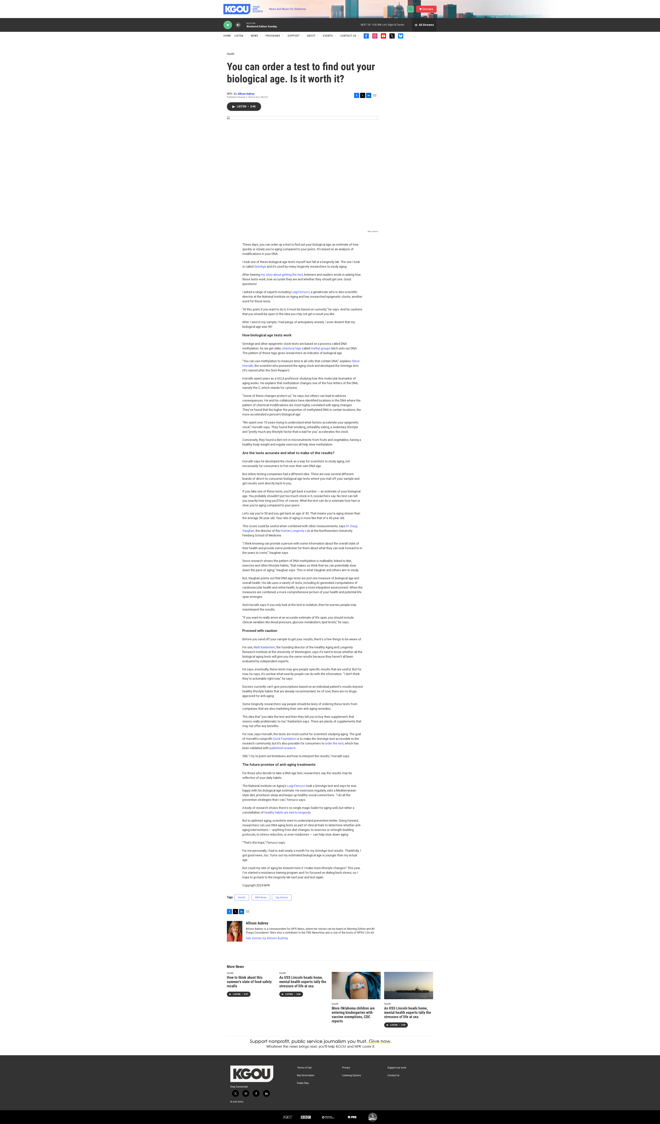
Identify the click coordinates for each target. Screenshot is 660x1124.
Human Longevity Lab (296, 531)
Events (328, 35)
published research (282, 748)
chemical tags (291, 348)
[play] (227, 25)
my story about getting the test (282, 274)
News (254, 35)
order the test (334, 743)
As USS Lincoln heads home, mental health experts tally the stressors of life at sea (302, 981)
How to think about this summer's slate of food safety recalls (249, 981)
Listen (238, 35)
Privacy (346, 1067)
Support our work (397, 1067)
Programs (273, 35)
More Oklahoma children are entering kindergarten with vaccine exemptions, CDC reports (353, 1014)
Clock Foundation (284, 739)
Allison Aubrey (246, 93)
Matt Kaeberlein (264, 647)
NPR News (261, 897)
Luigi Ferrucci (300, 292)
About (311, 35)
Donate (427, 9)
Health (230, 54)
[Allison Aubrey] (234, 931)
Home (227, 35)
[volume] (238, 25)
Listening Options (351, 1075)
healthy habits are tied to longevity (287, 812)
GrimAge (260, 266)
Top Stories (282, 897)
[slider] (243, 25)
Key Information (305, 1075)
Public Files (303, 1083)
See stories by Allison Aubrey (267, 938)
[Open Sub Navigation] (246, 35)
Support (294, 35)
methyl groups (321, 348)
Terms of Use (304, 1067)
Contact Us (348, 35)
